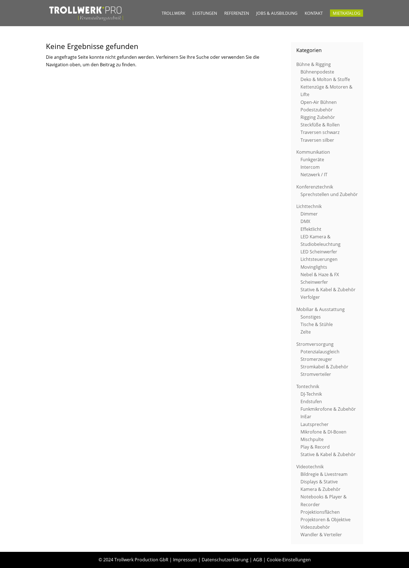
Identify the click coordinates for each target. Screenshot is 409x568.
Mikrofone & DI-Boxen (323, 432)
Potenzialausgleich (319, 352)
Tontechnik (307, 386)
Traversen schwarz (319, 132)
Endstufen (311, 401)
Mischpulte (312, 439)
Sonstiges (310, 317)
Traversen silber (317, 140)
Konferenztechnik (314, 187)
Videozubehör (315, 527)
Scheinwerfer (314, 282)
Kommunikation (313, 152)
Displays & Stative (319, 482)
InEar (305, 416)
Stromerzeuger (316, 359)
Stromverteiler (315, 374)
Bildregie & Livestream (324, 474)
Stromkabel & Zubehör (324, 367)
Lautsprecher (314, 424)
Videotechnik (310, 467)
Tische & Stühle (316, 324)
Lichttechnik (309, 206)
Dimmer (309, 214)
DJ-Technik (311, 394)
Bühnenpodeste (317, 72)
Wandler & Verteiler (321, 535)
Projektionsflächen (320, 512)
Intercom (310, 167)
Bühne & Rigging (313, 64)
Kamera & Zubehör (320, 489)
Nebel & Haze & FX (319, 274)
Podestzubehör (316, 110)
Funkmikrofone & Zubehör (328, 409)
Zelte (305, 332)
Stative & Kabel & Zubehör (328, 290)
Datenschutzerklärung (225, 560)
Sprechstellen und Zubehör (329, 194)
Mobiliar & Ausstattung (320, 309)
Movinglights (313, 267)
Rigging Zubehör (317, 117)
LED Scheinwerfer (318, 252)
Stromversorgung (315, 344)
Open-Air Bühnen (318, 102)
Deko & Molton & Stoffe (325, 79)
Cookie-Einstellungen (289, 560)
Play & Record (315, 447)
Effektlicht (310, 229)
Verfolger (310, 297)
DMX (305, 221)
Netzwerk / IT (313, 175)
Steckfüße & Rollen (320, 125)
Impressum (185, 560)
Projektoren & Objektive (325, 519)
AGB (257, 560)
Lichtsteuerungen (318, 259)
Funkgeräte (312, 159)
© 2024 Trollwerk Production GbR (133, 560)
